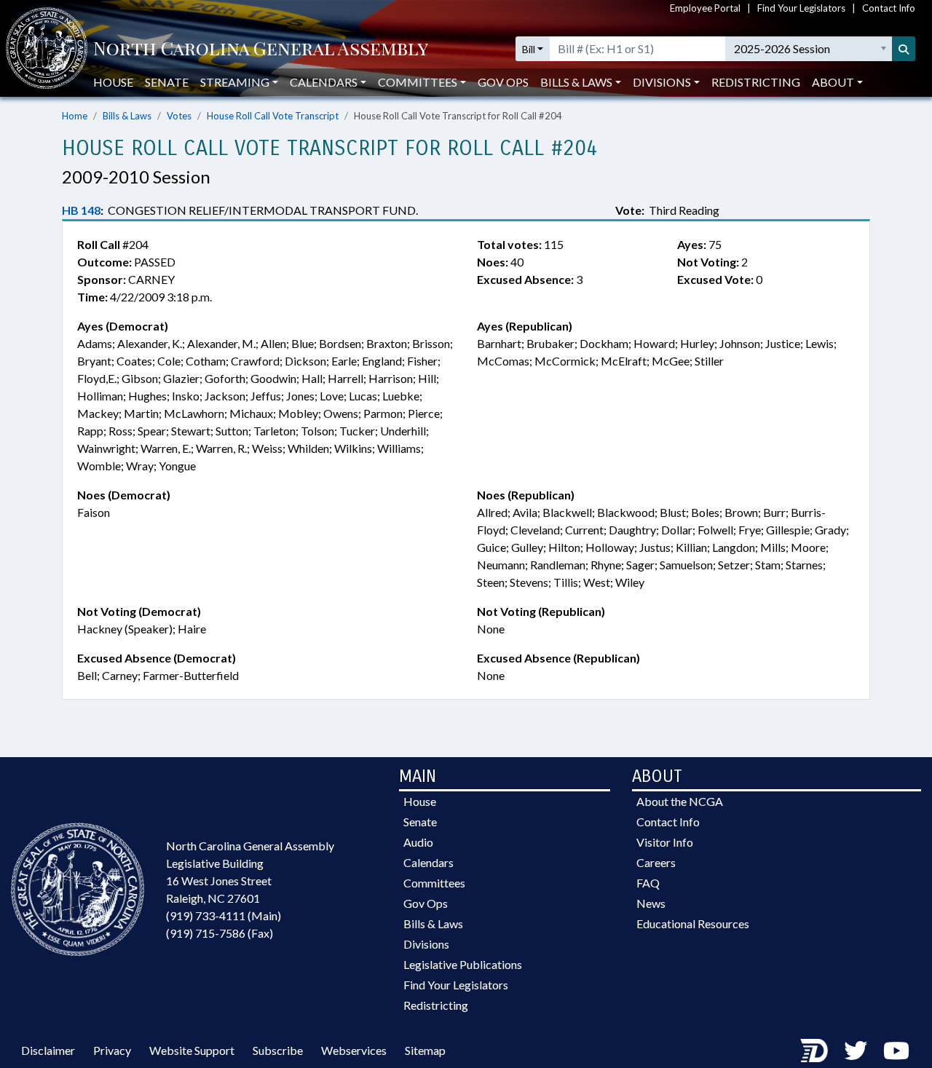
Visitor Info (664, 842)
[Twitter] (855, 1050)
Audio (418, 842)
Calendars (428, 862)
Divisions (426, 944)
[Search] (903, 48)
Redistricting (755, 82)
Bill (528, 49)
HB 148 (81, 210)
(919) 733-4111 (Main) (223, 915)
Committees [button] (417, 82)
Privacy (112, 1050)
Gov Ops (503, 82)
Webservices (354, 1050)
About (833, 82)
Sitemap (425, 1050)
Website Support (191, 1050)
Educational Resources (692, 923)
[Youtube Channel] (896, 1050)
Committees (434, 883)
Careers (656, 862)
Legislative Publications (462, 964)
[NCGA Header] (260, 49)
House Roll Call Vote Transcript (273, 116)
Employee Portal (705, 8)
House (113, 82)
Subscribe (278, 1050)
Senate (167, 82)
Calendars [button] (324, 82)
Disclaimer (48, 1050)
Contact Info (888, 8)
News (651, 903)
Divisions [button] (662, 82)
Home (74, 116)
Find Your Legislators (801, 8)
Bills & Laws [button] (576, 82)
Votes (179, 116)
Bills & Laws (127, 116)
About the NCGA (679, 801)
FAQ (648, 883)
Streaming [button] (234, 82)
